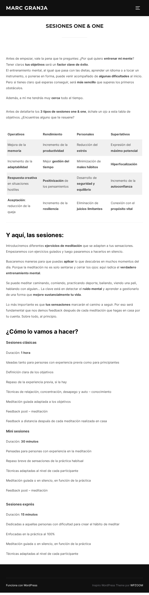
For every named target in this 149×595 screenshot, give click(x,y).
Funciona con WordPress (21, 585)
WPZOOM (136, 585)
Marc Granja (27, 8)
